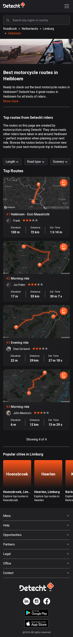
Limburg (48, 29)
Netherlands (30, 29)
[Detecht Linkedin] (26, 602)
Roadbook (10, 29)
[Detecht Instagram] (36, 602)
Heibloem (14, 33)
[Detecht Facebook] (46, 602)
